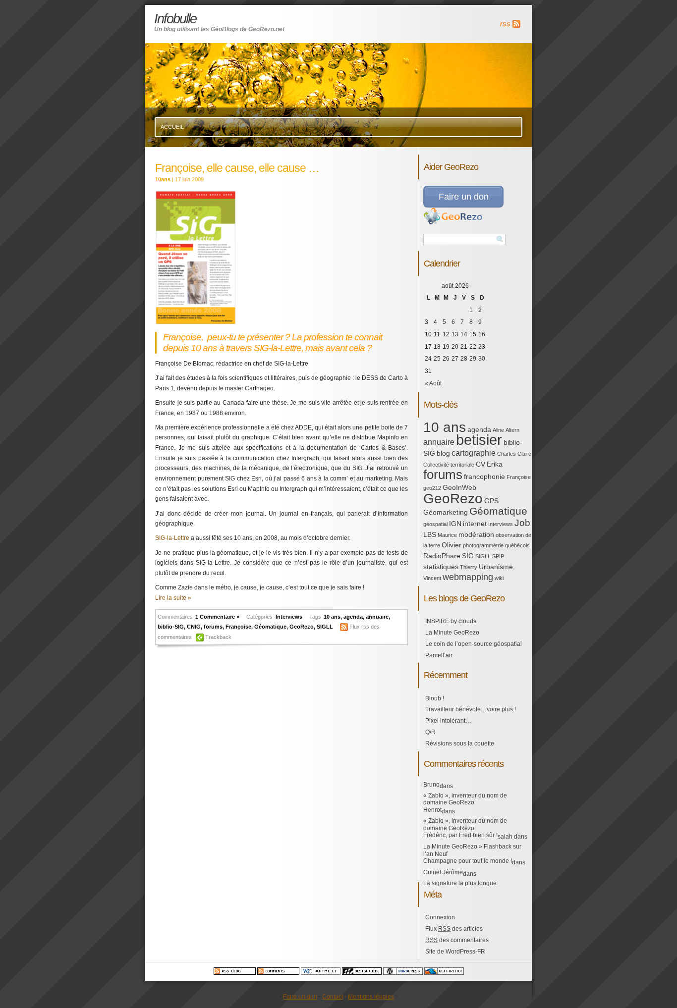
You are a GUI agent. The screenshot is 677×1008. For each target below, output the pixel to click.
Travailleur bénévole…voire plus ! (470, 709)
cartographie (473, 453)
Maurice (447, 535)
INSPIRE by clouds (450, 621)
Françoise (238, 627)
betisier (479, 439)
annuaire (377, 617)
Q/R (430, 732)
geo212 (432, 488)
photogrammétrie (483, 545)
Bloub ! (434, 698)
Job (522, 523)
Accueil (172, 127)
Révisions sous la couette (459, 743)
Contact (332, 996)
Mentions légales (371, 996)
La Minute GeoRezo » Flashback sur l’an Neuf (472, 850)
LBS (429, 534)
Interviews (289, 617)
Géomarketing (445, 512)
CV (480, 464)
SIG (468, 556)
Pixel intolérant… (448, 720)
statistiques (440, 567)
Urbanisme (496, 567)
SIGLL (325, 627)
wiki (499, 578)
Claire (524, 454)
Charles (506, 454)
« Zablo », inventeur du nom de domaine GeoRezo (465, 799)
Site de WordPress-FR (455, 951)
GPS (491, 501)
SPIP (498, 556)
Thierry (468, 567)
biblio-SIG (171, 627)
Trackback (218, 637)
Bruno (431, 784)
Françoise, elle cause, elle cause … (237, 167)
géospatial (435, 524)
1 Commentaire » (217, 617)
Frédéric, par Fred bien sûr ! (460, 835)
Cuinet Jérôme (443, 872)
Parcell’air (438, 655)
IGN (455, 524)
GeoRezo (301, 627)
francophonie (484, 476)
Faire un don (464, 197)
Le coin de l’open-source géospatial (473, 643)
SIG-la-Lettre (172, 537)
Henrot (432, 809)
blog (443, 453)
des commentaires (457, 940)
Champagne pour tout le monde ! (467, 860)
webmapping (468, 577)
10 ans (332, 617)
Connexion (440, 917)
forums (213, 627)
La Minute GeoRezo (452, 632)
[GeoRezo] (453, 222)
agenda (353, 617)
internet (475, 524)
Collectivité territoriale (448, 465)
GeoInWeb (459, 487)
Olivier (451, 545)
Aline (498, 430)
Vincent (432, 578)
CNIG (194, 627)
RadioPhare (441, 556)
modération (476, 534)
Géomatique (270, 627)
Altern (512, 430)
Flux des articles (454, 928)
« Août (433, 383)
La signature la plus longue (460, 883)
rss (505, 24)
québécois (517, 545)
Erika (495, 464)
